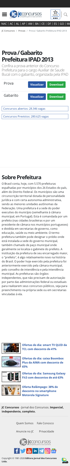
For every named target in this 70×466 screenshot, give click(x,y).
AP (23, 23)
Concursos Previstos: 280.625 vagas (26, 116)
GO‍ (62, 23)
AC (11, 23)
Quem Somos (24, 423)
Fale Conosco (45, 423)
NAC (4, 23)
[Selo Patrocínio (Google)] (55, 14)
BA (37, 23)
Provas (21, 30)
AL (17, 23)
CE (43, 23)
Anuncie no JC (25, 431)
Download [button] (56, 84)
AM (30, 23)
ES (55, 23)
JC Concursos (8, 30)
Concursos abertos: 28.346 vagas (24, 108)
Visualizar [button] (37, 84)
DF (49, 23)
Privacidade (46, 431)
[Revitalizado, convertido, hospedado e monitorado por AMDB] (65, 460)
